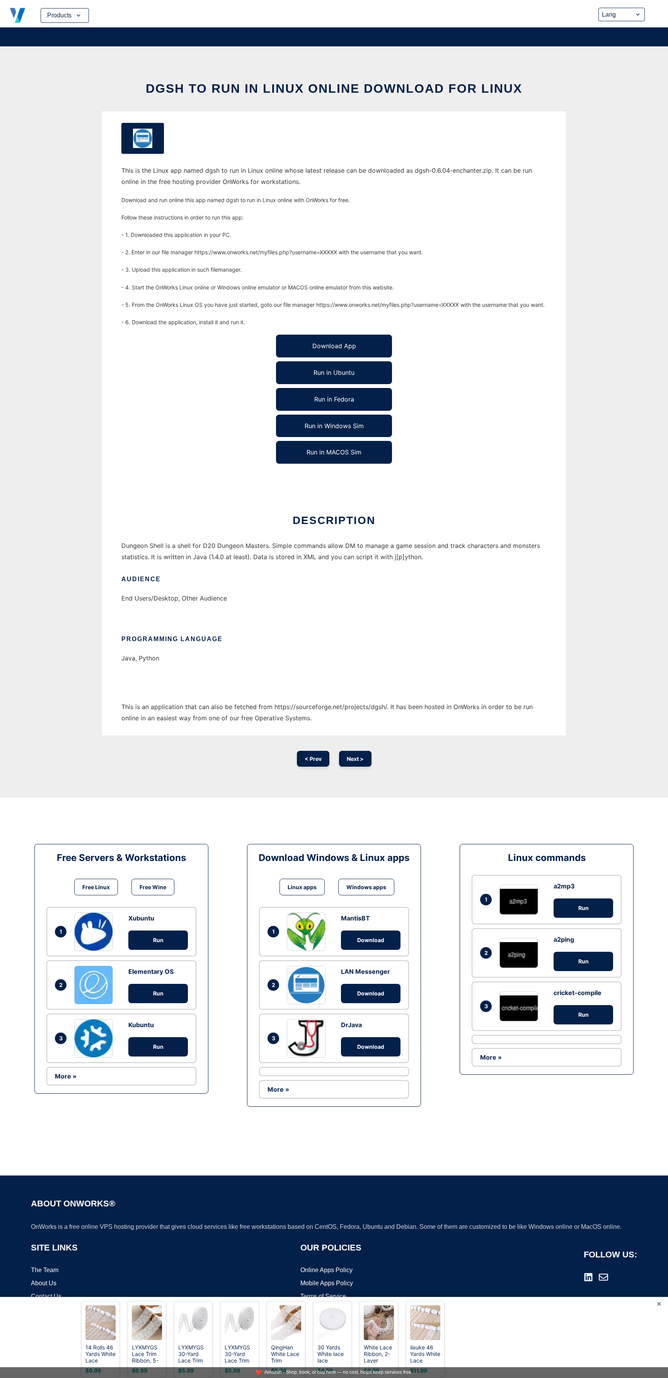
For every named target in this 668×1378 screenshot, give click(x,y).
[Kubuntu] (95, 1038)
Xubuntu (141, 918)
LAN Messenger (365, 971)
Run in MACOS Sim (334, 452)
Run (158, 940)
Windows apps (366, 887)
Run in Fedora (334, 399)
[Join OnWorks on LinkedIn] (588, 1277)
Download (370, 940)
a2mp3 (564, 886)
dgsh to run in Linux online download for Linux (334, 88)
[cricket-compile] (521, 1006)
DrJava (351, 1025)
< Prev (313, 758)
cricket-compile (578, 993)
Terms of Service (323, 1296)
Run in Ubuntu (334, 372)
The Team (44, 1270)
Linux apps (302, 887)
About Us (43, 1283)
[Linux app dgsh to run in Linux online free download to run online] (142, 138)
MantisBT (355, 918)
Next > (355, 758)
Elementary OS (151, 971)
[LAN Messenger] (308, 985)
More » (66, 1076)
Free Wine (153, 887)
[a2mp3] (521, 899)
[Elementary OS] (95, 985)
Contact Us (46, 1296)
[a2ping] (521, 953)
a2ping (564, 939)
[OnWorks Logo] (17, 15)
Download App (334, 346)
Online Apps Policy (326, 1270)
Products (59, 15)
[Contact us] (603, 1277)
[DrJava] (308, 1038)
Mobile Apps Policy (326, 1283)
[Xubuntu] (95, 931)
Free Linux (96, 887)
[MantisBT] (308, 931)
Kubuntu (141, 1025)
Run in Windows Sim (334, 426)
